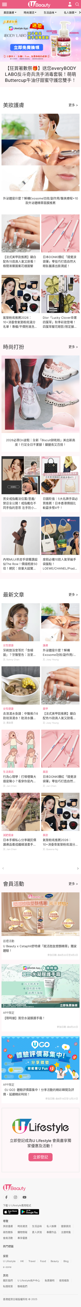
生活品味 (49, 12)
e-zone (7, 1266)
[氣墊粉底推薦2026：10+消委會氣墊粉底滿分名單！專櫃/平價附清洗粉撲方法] (60, 812)
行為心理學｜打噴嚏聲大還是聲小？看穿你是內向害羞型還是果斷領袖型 (19, 781)
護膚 (45, 645)
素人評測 (37, 1232)
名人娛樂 (69, 12)
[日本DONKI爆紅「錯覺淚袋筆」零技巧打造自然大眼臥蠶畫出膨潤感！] (60, 749)
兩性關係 (8, 1232)
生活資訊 (8, 771)
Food (43, 1261)
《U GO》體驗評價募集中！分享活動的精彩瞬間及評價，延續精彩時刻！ (38, 1092)
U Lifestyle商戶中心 (29, 1280)
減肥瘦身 (8, 835)
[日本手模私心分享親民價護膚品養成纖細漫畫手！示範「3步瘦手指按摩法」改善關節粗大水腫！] (21, 812)
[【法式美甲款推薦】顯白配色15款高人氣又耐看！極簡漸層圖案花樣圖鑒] (60, 685)
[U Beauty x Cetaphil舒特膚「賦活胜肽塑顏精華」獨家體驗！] (40, 914)
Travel (31, 1261)
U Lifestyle (9, 1261)
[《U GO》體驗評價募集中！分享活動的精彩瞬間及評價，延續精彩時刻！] (40, 1058)
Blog (66, 1261)
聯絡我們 (22, 1286)
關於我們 (8, 1280)
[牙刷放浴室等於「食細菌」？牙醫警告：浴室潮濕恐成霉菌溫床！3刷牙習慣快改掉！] (21, 622)
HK (22, 1261)
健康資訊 (66, 1226)
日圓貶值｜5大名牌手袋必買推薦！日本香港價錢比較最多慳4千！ (60, 503)
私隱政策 (8, 1286)
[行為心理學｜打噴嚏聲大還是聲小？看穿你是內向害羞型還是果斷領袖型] (21, 749)
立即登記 (40, 1157)
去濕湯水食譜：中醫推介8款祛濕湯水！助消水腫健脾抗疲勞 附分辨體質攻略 (20, 718)
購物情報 (22, 1232)
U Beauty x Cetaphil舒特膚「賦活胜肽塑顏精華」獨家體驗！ (40, 948)
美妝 (45, 771)
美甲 (45, 708)
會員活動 (8, 1237)
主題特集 (66, 1232)
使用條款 (64, 1280)
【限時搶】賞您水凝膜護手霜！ (24, 1018)
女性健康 (8, 645)
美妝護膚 (9, 12)
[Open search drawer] (77, 4)
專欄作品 (51, 1232)
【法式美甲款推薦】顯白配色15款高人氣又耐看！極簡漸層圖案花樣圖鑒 (19, 261)
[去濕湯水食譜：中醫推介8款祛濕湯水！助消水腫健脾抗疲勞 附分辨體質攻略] (21, 685)
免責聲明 (49, 1280)
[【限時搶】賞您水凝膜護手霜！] (40, 986)
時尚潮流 (29, 12)
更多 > (73, 105)
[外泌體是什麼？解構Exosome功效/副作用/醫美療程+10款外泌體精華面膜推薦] (60, 622)
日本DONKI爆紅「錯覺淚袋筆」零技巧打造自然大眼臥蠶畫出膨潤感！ (59, 261)
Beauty (55, 1261)
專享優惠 (22, 1237)
